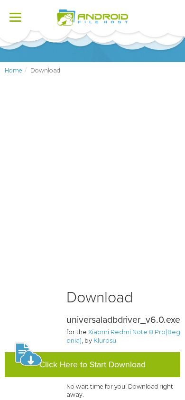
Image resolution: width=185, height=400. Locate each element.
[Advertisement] (92, 189)
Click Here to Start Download (92, 365)
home (13, 70)
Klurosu (104, 340)
